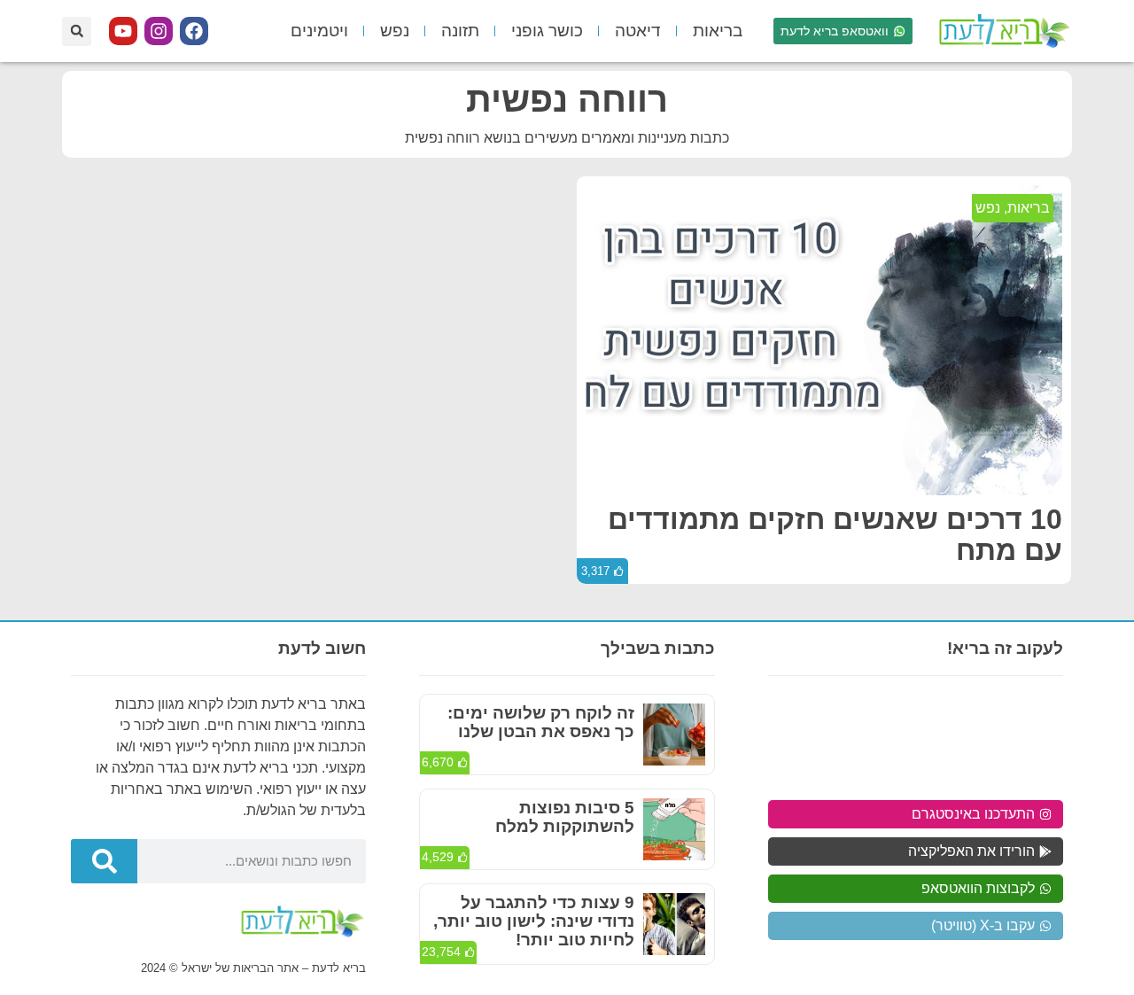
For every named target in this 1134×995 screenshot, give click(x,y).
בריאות (717, 30)
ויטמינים (319, 30)
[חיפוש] (104, 861)
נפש (394, 30)
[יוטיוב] (123, 31)
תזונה (460, 30)
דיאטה (638, 30)
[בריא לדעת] (1001, 31)
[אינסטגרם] (158, 31)
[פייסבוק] (194, 31)
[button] (76, 31)
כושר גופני (547, 30)
